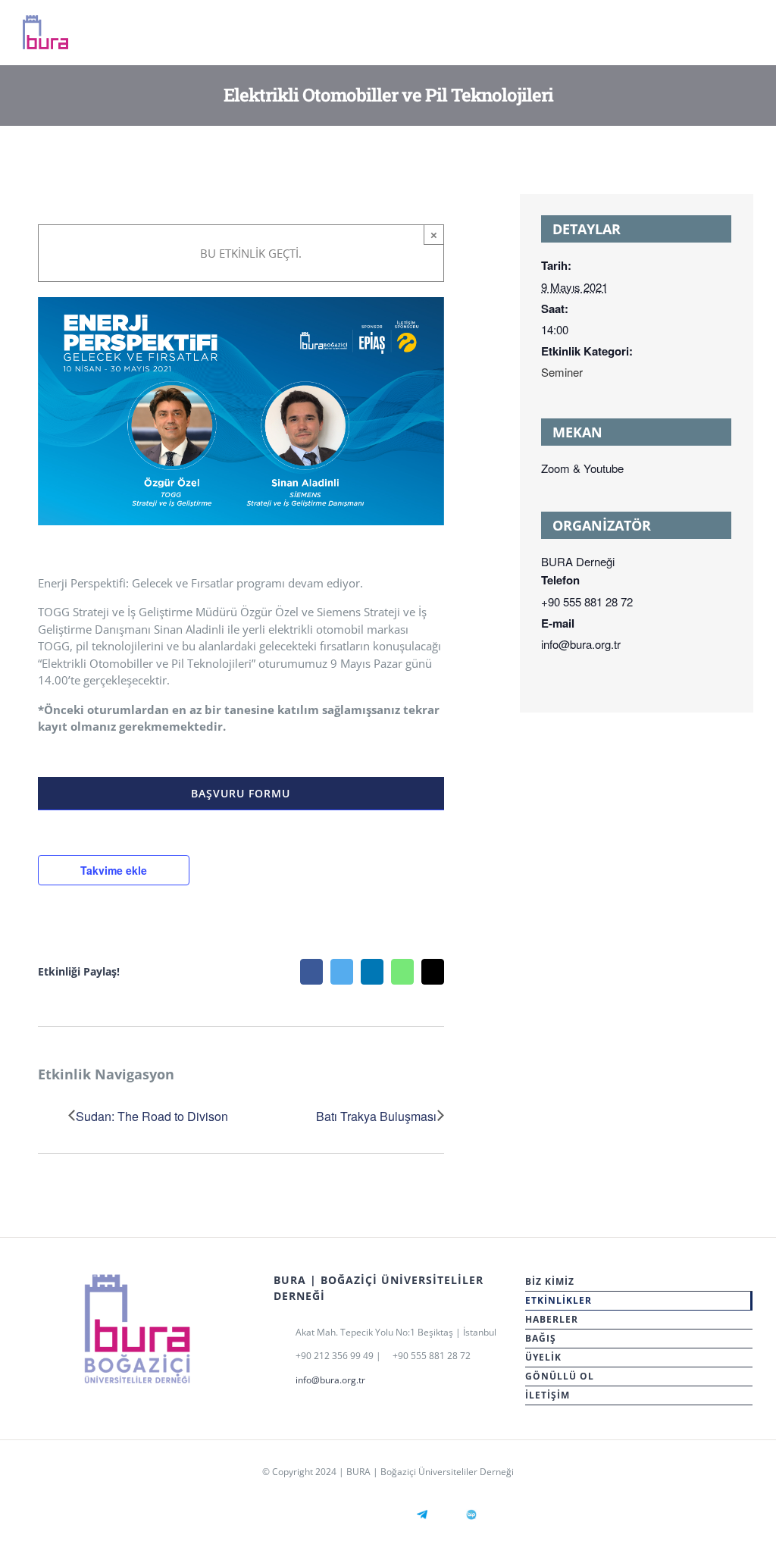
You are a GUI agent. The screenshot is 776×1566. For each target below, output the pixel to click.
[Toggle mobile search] (720, 37)
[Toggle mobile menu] (747, 37)
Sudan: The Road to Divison (152, 1116)
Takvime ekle (113, 870)
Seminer (562, 372)
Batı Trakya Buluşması (376, 1116)
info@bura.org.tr (330, 1379)
